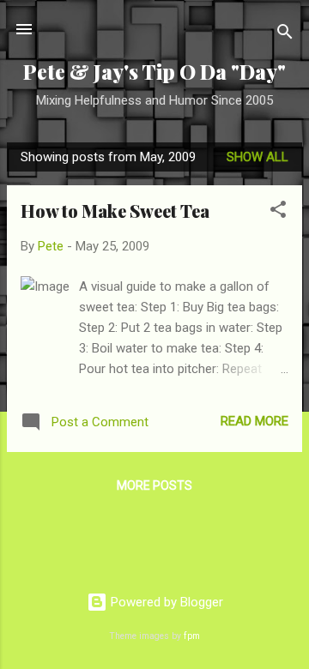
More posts (154, 485)
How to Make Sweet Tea (115, 210)
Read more (254, 421)
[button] (278, 212)
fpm (192, 636)
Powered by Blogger (165, 602)
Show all (257, 157)
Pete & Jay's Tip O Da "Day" (154, 71)
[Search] (285, 35)
